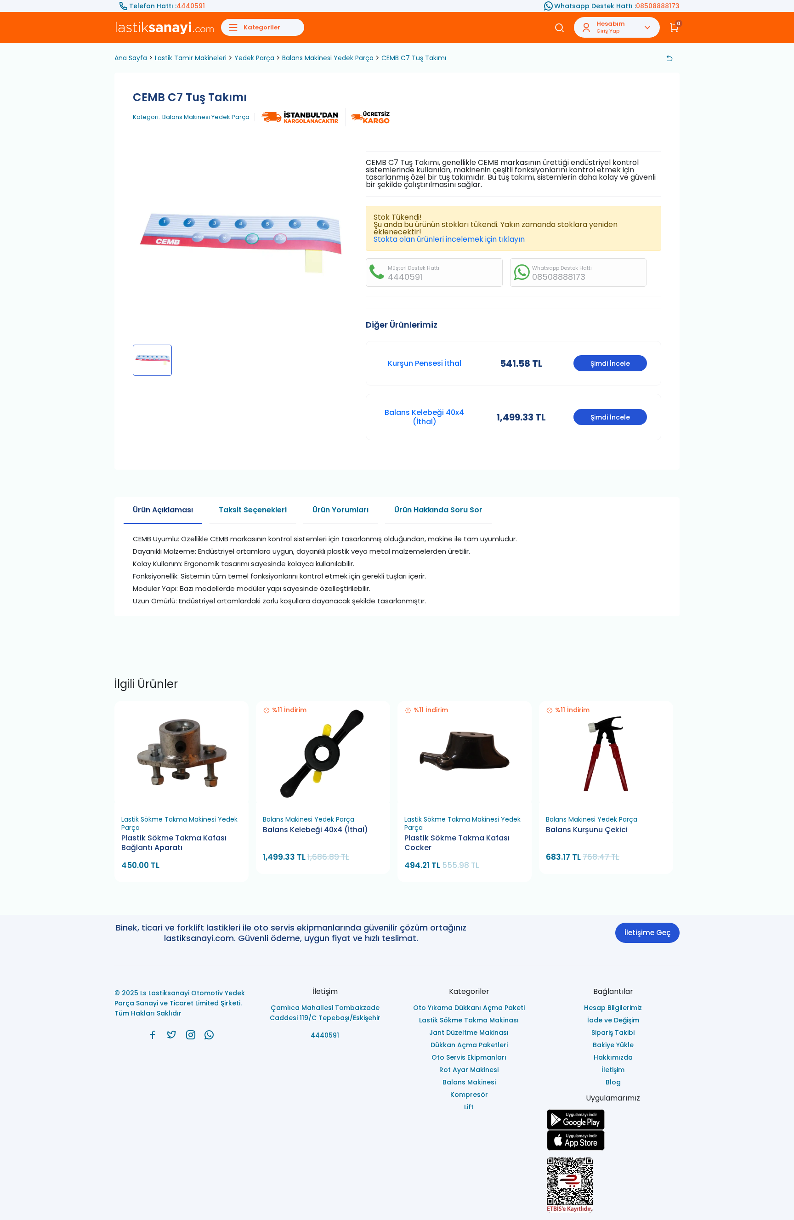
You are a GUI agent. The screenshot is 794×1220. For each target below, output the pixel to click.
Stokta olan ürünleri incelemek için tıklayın (449, 239)
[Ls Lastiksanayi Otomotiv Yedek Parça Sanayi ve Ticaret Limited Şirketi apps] (613, 1140)
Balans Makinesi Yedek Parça (328, 58)
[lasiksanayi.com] (153, 1034)
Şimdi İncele (610, 363)
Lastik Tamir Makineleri (191, 58)
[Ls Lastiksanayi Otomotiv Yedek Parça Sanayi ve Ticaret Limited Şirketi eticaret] (613, 1185)
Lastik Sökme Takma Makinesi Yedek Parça (179, 823)
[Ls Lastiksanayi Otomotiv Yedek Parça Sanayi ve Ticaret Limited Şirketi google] (613, 1119)
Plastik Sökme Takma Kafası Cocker (457, 843)
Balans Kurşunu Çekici (587, 830)
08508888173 (658, 6)
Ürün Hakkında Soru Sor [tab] (438, 510)
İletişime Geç (647, 932)
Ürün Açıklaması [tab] (163, 510)
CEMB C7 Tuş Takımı (413, 58)
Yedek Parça (254, 58)
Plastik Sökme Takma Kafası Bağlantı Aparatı (174, 843)
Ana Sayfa (130, 58)
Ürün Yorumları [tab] (340, 510)
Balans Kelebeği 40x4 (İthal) (424, 416)
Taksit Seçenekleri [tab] (253, 510)
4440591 (190, 6)
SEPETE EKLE (186, 799)
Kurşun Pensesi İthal (424, 363)
